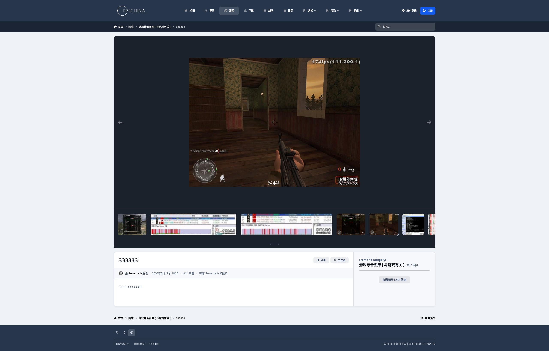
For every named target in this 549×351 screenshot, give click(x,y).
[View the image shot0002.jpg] (132, 224)
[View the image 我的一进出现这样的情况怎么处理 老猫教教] (413, 224)
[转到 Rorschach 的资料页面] (121, 273)
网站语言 (121, 343)
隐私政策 (139, 343)
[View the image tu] (287, 224)
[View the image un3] (193, 224)
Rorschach (135, 273)
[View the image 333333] (384, 224)
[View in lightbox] (274, 122)
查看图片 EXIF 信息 (394, 280)
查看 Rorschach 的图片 (213, 273)
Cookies (154, 343)
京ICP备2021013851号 (422, 343)
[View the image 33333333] (351, 224)
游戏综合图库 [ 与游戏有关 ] (381, 264)
